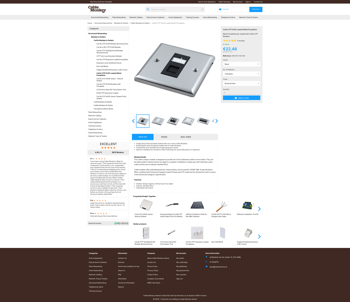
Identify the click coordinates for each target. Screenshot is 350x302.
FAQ (119, 275)
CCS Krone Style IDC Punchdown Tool (111, 90)
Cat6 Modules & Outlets (103, 102)
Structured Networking (99, 17)
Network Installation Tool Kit (247, 214)
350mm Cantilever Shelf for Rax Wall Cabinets (196, 215)
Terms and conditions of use (128, 266)
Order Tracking (224, 2)
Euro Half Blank (102, 66)
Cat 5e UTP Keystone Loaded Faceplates (112, 59)
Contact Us (258, 2)
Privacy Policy (152, 270)
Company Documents (155, 279)
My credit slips (181, 262)
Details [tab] (164, 137)
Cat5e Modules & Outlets (104, 40)
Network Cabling (136, 17)
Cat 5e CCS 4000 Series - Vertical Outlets (110, 80)
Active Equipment (175, 17)
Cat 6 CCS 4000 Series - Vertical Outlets (144, 215)
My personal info (182, 270)
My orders (180, 258)
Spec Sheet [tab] (186, 137)
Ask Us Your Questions (206, 2)
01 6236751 (214, 262)
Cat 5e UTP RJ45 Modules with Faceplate (109, 85)
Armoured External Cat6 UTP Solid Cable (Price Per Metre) (171, 215)
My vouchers (181, 275)
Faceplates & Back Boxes (103, 109)
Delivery (121, 262)
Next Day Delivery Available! (101, 2)
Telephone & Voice (228, 17)
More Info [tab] (142, 137)
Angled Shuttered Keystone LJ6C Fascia (112, 70)
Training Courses (192, 17)
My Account (237, 2)
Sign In (248, 2)
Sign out (179, 279)
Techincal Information (126, 283)
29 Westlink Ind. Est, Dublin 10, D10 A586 (225, 257)
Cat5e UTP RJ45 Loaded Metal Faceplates (109, 74)
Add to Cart (243, 98)
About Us (121, 270)
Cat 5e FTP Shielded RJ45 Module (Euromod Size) (110, 52)
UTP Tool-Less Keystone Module (109, 56)
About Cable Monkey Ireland (158, 258)
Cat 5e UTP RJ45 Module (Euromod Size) (112, 44)
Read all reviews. (95, 223)
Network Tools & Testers (248, 17)
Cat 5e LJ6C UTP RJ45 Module (109, 47)
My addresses (181, 266)
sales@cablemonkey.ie (218, 267)
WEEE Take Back (153, 283)
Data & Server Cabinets (155, 17)
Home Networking (210, 17)
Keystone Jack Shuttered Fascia (109, 63)
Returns (121, 287)
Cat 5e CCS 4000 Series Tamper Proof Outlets (111, 97)
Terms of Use (152, 266)
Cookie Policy (152, 275)
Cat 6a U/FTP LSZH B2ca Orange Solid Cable (221, 215)
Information (122, 279)
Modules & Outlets (98, 37)
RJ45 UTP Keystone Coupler (108, 93)
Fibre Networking (119, 17)
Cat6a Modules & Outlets (103, 105)
